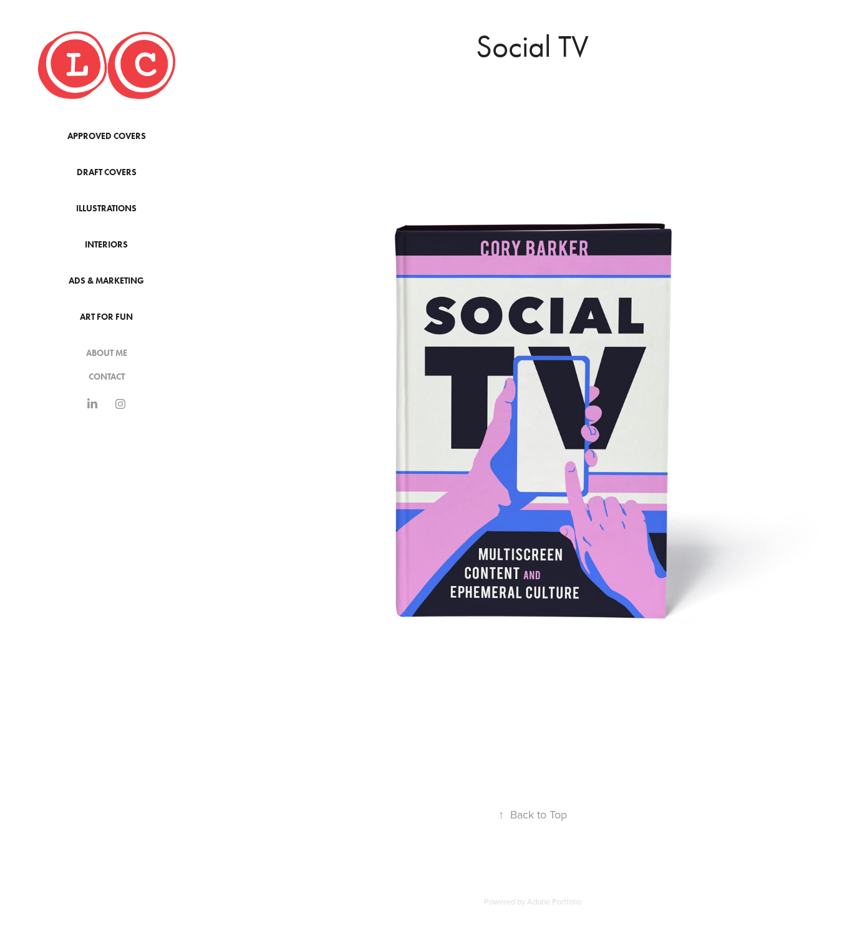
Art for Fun (106, 317)
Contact (107, 377)
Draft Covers (107, 172)
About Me (106, 353)
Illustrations (106, 208)
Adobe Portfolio (554, 901)
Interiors (106, 244)
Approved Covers (106, 136)
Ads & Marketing (106, 281)
